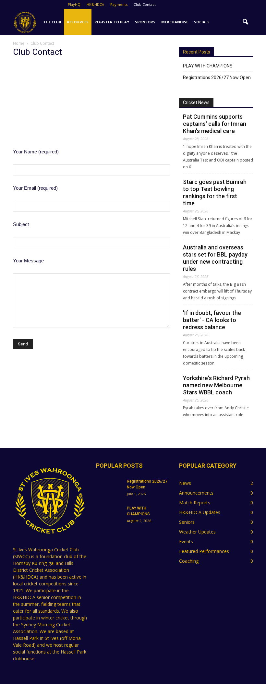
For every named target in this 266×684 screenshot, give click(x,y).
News (185, 483)
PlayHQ (74, 4)
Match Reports (194, 502)
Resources (78, 21)
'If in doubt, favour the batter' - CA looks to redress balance (212, 319)
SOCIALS (202, 21)
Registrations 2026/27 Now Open (217, 77)
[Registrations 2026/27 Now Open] (109, 487)
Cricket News (196, 102)
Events (186, 541)
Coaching (189, 561)
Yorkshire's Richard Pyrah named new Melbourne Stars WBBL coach (216, 385)
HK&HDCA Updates (199, 512)
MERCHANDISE (174, 21)
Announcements (196, 493)
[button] (245, 22)
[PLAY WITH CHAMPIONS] (109, 514)
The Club (52, 21)
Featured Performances (204, 551)
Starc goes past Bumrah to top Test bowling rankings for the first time (215, 192)
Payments (118, 4)
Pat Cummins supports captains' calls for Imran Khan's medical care (214, 123)
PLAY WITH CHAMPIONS (208, 65)
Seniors (187, 522)
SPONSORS (145, 21)
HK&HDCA (95, 4)
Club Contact (145, 4)
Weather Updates (197, 532)
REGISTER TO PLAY (111, 21)
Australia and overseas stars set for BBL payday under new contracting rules (215, 258)
